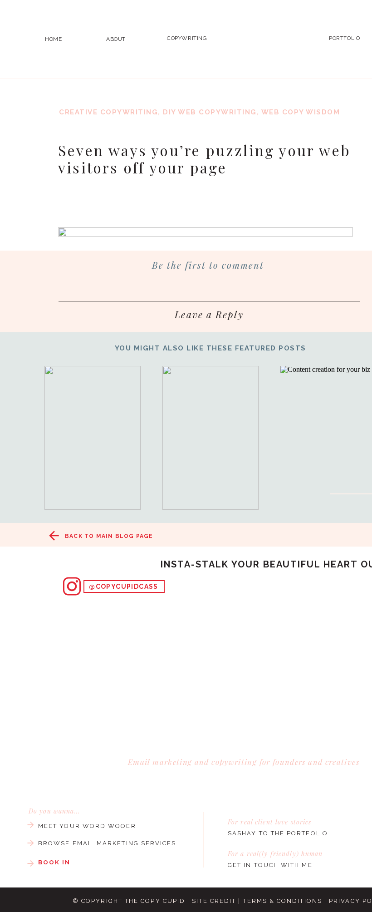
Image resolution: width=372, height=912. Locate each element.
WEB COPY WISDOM (300, 112)
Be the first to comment (208, 265)
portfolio (344, 38)
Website (72, 525)
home (53, 39)
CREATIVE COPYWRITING (108, 112)
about (116, 39)
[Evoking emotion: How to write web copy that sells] (92, 438)
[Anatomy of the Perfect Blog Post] (210, 438)
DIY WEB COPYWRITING (210, 112)
